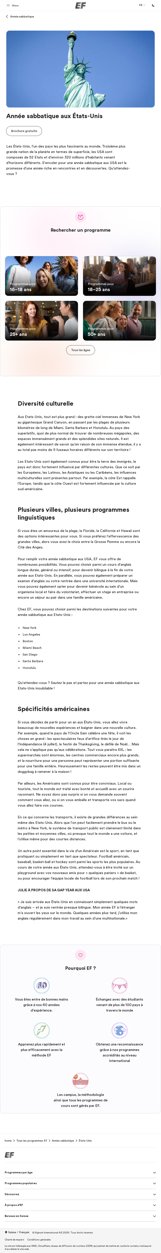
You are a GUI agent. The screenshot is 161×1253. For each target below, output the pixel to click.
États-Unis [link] (85, 1140)
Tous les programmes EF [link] (31, 1140)
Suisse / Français (18, 1232)
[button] (13, 5)
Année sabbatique (22, 16)
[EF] (80, 5)
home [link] (8, 1140)
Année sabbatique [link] (63, 1140)
